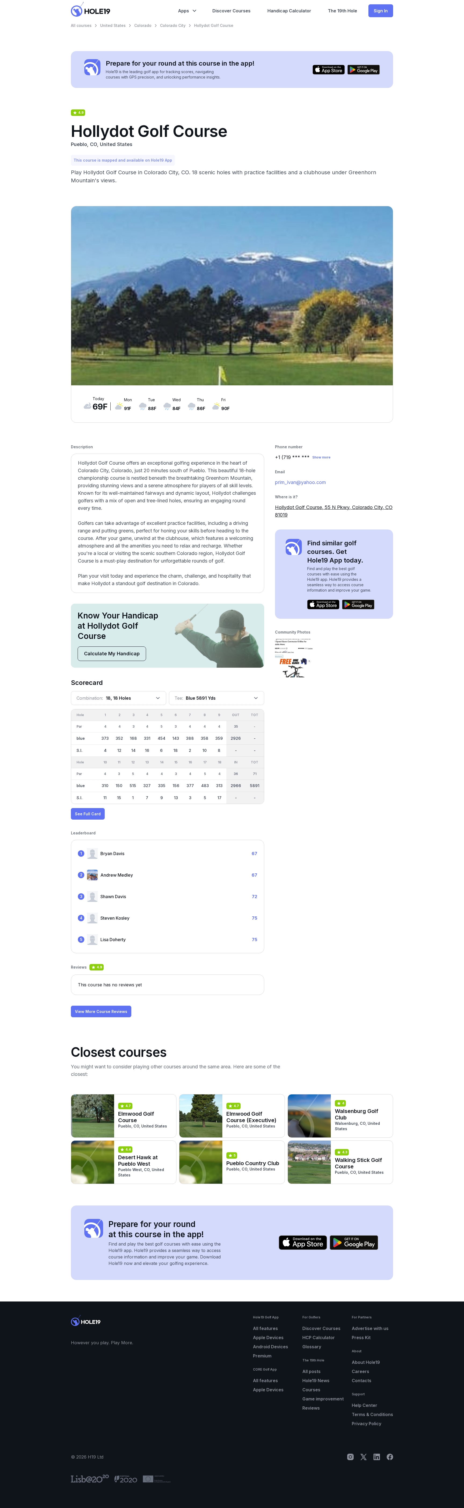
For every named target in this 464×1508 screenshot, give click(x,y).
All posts (311, 1371)
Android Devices (270, 1346)
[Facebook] (390, 1457)
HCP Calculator (318, 1337)
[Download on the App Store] (329, 69)
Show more (321, 457)
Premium (262, 1355)
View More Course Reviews (101, 1011)
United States (113, 25)
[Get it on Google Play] (363, 69)
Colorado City (173, 25)
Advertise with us (370, 1328)
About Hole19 (366, 1362)
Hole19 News (315, 1380)
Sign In (381, 10)
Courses (311, 1389)
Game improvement (323, 1399)
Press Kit (361, 1337)
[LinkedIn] (377, 1457)
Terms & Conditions (372, 1414)
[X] (363, 1457)
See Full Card (88, 814)
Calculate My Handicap (112, 653)
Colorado (142, 25)
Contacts (361, 1380)
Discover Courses (321, 1328)
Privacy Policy (366, 1423)
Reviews (311, 1408)
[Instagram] (350, 1457)
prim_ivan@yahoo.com (300, 482)
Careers (360, 1371)
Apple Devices (268, 1337)
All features (265, 1328)
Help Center (364, 1405)
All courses (81, 25)
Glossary (311, 1346)
